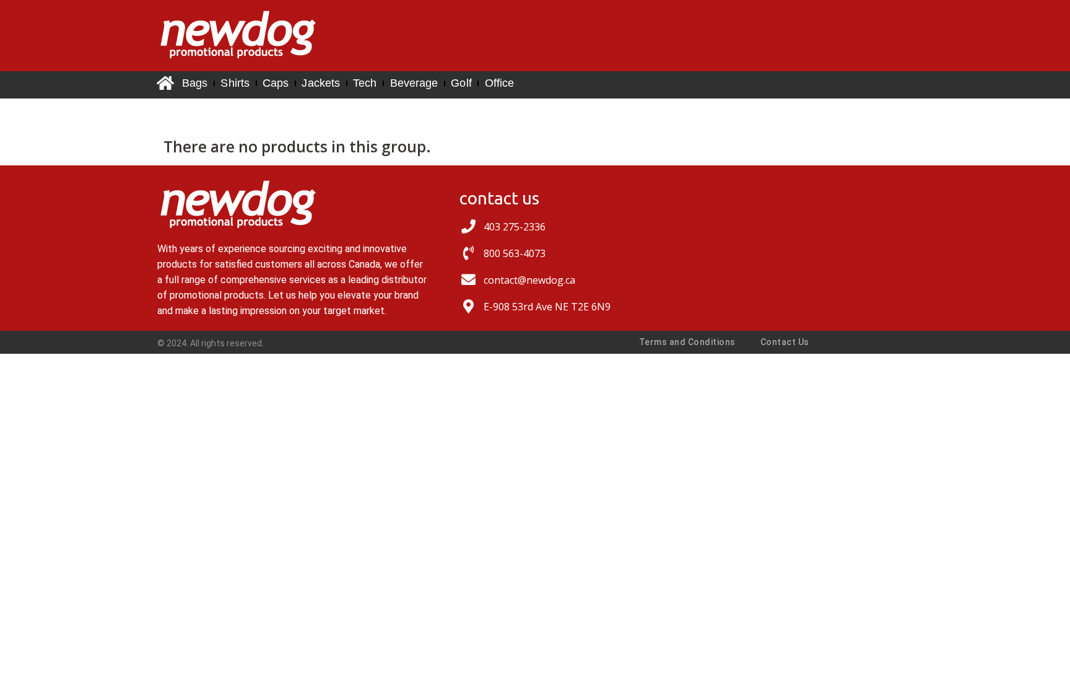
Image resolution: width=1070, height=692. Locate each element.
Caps (276, 83)
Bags (194, 83)
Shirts (235, 83)
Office (500, 83)
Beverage (414, 83)
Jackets (321, 83)
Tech (364, 83)
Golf (461, 83)
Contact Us (784, 342)
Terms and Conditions (687, 342)
